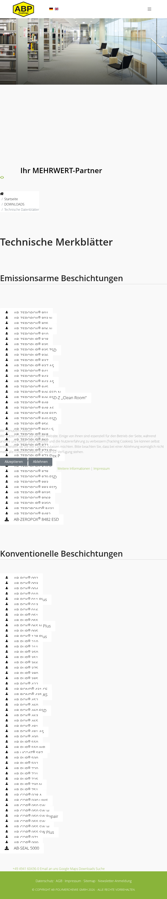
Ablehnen (40, 461)
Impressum (101, 468)
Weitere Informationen (73, 468)
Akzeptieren (14, 461)
